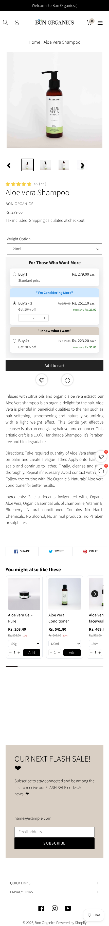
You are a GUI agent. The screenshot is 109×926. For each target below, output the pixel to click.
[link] (24, 594)
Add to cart (55, 365)
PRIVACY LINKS (21, 892)
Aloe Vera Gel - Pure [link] (20, 618)
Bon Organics (45, 922)
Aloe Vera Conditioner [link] (58, 618)
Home (34, 42)
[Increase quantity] (44, 318)
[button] (10, 652)
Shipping (37, 220)
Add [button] (31, 652)
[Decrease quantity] (22, 318)
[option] (27, 165)
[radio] (54, 277)
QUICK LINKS (20, 883)
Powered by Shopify (71, 922)
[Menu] (100, 22)
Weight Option (19, 239)
